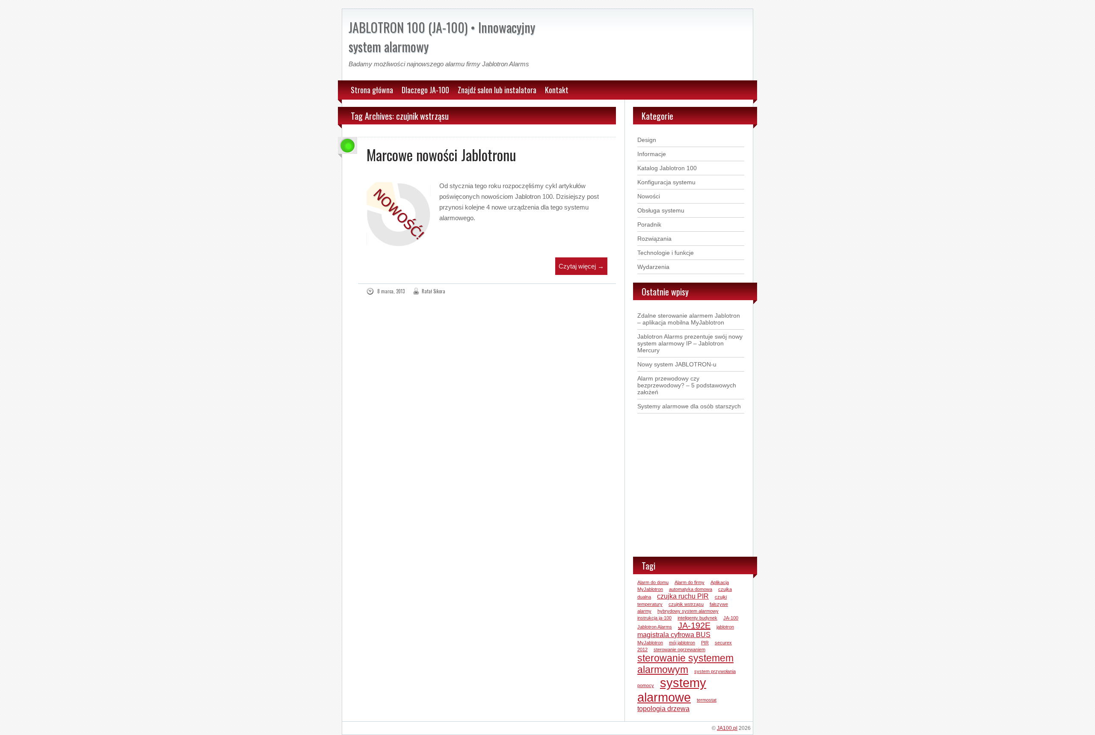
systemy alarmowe (671, 690)
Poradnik (649, 224)
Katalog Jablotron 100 (667, 168)
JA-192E (694, 625)
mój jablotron (682, 642)
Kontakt (556, 89)
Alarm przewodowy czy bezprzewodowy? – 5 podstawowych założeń (686, 385)
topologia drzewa (663, 708)
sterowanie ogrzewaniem (679, 649)
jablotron (725, 626)
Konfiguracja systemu (666, 182)
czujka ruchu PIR (683, 596)
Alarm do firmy (689, 582)
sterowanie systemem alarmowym (685, 663)
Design (646, 139)
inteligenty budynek (697, 617)
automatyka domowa (690, 589)
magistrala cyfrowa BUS (673, 634)
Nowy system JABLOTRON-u (676, 364)
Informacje (651, 154)
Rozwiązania (654, 238)
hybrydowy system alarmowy (688, 611)
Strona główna (372, 89)
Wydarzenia (653, 266)
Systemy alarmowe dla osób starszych (689, 406)
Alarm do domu (653, 582)
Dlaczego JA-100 (425, 89)
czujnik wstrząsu (686, 604)
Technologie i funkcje (665, 252)
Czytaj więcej (581, 266)
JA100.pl (727, 728)
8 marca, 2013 (391, 291)
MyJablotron (650, 642)
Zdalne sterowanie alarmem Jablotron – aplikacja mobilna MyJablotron (688, 319)
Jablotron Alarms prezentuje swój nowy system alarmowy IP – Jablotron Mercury (690, 343)
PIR (705, 642)
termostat (706, 700)
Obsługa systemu (660, 210)
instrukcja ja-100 (654, 617)
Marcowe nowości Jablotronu (441, 154)
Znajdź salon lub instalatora (497, 89)
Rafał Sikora (433, 291)
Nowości (648, 196)
